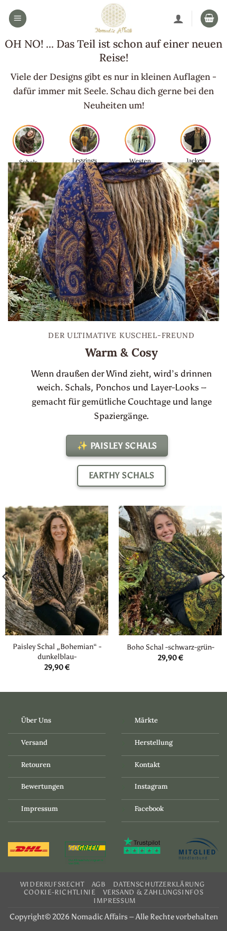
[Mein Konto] (178, 18)
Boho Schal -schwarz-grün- (170, 647)
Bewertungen (42, 786)
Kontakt (147, 764)
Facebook (149, 808)
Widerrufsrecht (52, 884)
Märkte (146, 720)
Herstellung (154, 742)
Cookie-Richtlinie (60, 892)
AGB (99, 884)
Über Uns (36, 720)
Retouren (36, 764)
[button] (18, 19)
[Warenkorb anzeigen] (210, 19)
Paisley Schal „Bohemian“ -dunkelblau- (57, 651)
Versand (34, 742)
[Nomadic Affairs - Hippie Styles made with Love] (113, 18)
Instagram (151, 786)
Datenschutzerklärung (158, 884)
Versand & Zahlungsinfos (153, 892)
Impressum (39, 808)
